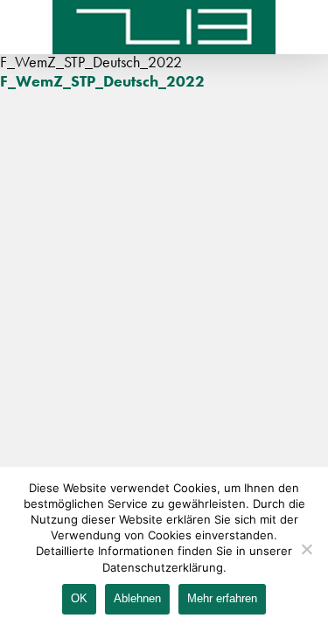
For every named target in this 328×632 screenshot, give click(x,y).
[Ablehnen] (306, 549)
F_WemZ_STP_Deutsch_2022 (102, 81)
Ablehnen (137, 598)
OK (79, 598)
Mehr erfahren (222, 598)
